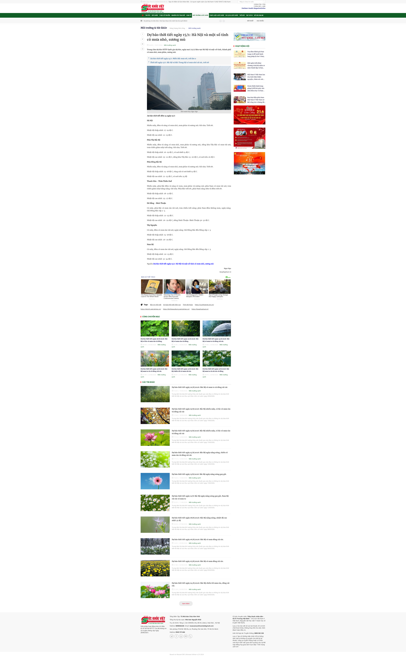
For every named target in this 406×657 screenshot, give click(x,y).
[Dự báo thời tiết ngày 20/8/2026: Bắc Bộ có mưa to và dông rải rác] (155, 394)
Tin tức (147, 15)
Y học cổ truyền (164, 15)
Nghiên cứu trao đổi (178, 15)
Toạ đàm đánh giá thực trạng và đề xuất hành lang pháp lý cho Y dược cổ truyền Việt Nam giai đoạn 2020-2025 (256, 54)
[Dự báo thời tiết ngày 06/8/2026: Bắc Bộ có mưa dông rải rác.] (155, 546)
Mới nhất (250, 21)
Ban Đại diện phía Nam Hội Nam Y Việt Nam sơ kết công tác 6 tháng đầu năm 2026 (256, 99)
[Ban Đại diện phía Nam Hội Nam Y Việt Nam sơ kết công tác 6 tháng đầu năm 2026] (240, 99)
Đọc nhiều (260, 21)
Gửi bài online (258, 15)
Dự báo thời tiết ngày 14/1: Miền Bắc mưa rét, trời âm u (173, 58)
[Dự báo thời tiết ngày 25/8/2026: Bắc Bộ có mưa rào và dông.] (186, 328)
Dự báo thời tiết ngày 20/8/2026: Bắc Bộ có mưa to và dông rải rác (200, 387)
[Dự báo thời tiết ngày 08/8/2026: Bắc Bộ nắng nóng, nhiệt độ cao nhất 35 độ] (155, 525)
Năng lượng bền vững (177, 28)
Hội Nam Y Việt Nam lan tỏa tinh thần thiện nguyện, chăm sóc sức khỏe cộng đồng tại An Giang (256, 77)
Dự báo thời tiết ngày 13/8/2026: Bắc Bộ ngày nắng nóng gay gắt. (199, 474)
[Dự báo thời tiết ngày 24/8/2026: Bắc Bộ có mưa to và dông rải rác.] (217, 328)
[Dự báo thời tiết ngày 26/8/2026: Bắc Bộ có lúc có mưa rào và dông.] (155, 328)
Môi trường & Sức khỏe (200, 15)
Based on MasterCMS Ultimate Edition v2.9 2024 (187, 654)
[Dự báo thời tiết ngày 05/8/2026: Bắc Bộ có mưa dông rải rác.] (155, 568)
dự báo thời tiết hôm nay (172, 305)
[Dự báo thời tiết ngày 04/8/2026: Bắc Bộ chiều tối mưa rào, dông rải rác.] (155, 590)
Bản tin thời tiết (155, 305)
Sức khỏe (155, 15)
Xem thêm (185, 604)
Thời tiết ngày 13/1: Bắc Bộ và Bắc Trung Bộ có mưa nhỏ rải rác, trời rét (179, 62)
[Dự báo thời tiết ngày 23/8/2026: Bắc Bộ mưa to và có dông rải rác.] (155, 358)
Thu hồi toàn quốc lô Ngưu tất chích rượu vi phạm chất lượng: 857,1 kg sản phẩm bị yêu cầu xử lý (178, 21)
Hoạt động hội (242, 46)
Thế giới (242, 15)
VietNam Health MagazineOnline (253, 8)
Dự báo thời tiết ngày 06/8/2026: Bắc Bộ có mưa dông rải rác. (198, 539)
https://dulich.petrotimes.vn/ (151, 309)
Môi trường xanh (194, 28)
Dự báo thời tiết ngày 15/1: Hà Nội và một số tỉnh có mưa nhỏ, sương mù (183, 264)
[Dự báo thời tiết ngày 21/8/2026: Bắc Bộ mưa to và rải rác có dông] (217, 358)
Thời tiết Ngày (188, 305)
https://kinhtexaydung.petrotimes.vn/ (176, 309)
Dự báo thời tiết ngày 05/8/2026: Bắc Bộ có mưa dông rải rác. (198, 561)
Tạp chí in (249, 15)
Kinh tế (189, 15)
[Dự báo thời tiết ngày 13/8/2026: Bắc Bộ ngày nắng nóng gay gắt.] (155, 481)
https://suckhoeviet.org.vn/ (204, 305)
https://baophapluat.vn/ (200, 309)
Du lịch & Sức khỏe (232, 15)
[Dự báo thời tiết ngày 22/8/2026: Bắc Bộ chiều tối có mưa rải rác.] (186, 358)
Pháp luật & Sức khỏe (217, 15)
